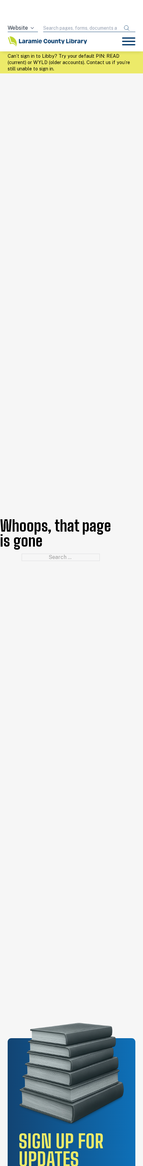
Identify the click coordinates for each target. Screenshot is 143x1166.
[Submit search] (126, 28)
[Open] (128, 41)
